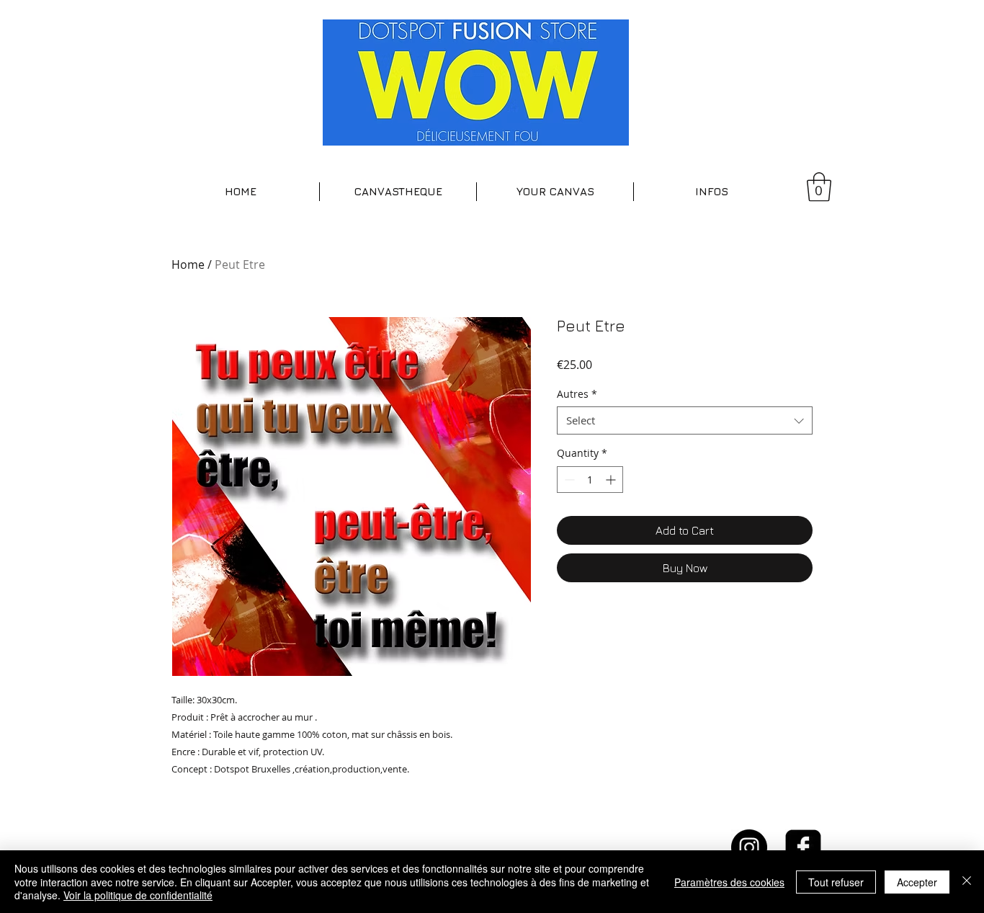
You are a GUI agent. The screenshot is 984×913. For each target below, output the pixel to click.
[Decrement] (568, 479)
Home (188, 264)
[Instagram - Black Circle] (749, 847)
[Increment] (612, 479)
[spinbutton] (590, 479)
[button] (398, 191)
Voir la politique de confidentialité (138, 895)
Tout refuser (836, 882)
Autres (577, 394)
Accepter (917, 882)
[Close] (966, 881)
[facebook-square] (803, 847)
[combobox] (685, 420)
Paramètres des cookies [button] (729, 882)
